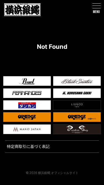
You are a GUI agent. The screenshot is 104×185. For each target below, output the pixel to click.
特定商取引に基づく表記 (28, 146)
